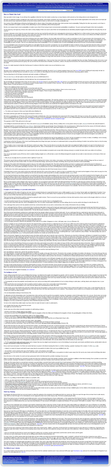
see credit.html (31, 269)
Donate (37, 7)
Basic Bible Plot (50, 5)
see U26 (101, 415)
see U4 (23, 452)
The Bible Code (22, 5)
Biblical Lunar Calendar (67, 5)
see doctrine (47, 445)
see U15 (82, 366)
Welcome (9, 5)
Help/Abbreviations (30, 5)
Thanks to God (47, 7)
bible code (59, 81)
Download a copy (78, 450)
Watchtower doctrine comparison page (54, 118)
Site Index (94, 5)
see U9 (54, 371)
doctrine (41, 81)
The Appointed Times (70, 7)
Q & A (41, 7)
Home (4, 5)
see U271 (39, 424)
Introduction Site (87, 5)
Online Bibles (58, 5)
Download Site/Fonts (102, 5)
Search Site (69, 10)
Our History (14, 5)
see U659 (78, 70)
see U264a (31, 118)
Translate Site (55, 7)
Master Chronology (77, 5)
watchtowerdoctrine (58, 445)
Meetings (61, 7)
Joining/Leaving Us (40, 5)
